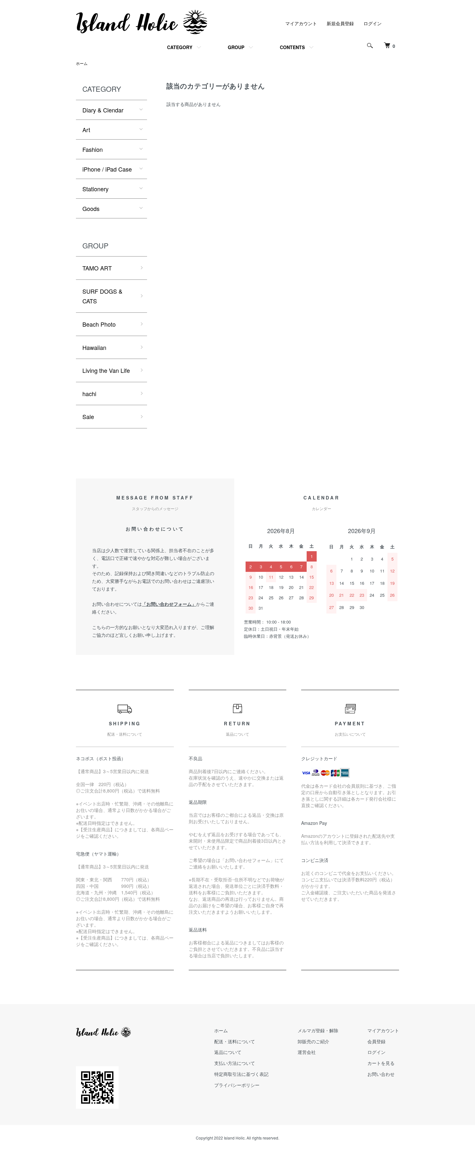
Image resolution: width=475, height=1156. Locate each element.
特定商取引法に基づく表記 (241, 1074)
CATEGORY (179, 47)
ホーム (82, 63)
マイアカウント (301, 23)
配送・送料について (234, 1041)
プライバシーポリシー (236, 1085)
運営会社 (307, 1052)
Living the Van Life (106, 370)
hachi (89, 393)
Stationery (95, 188)
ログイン (373, 23)
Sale (88, 416)
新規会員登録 (340, 23)
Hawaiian (94, 347)
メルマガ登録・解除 (318, 1030)
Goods (91, 208)
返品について (227, 1052)
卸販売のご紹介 (313, 1041)
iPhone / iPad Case (107, 169)
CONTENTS (292, 47)
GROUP (236, 47)
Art (86, 129)
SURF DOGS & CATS (102, 296)
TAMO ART (97, 268)
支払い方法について (234, 1063)
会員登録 (376, 1041)
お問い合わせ (381, 1074)
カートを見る (381, 1063)
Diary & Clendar (102, 110)
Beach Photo (99, 324)
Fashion (92, 149)
